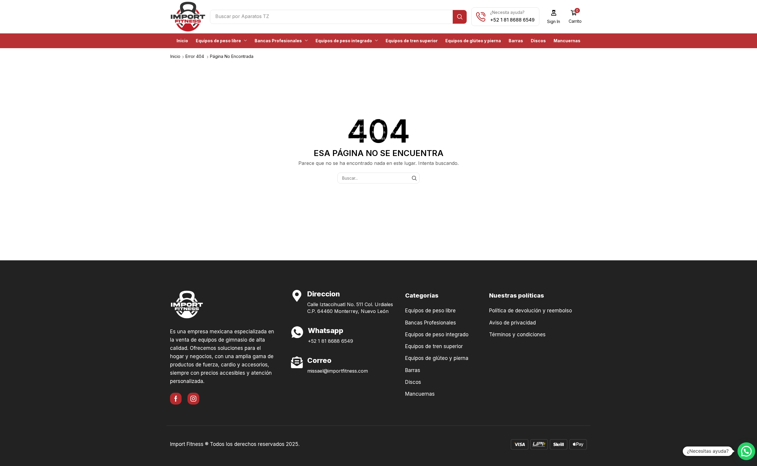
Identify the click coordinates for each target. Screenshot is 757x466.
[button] (554, 17)
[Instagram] (193, 399)
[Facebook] (176, 399)
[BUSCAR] (414, 178)
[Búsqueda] (460, 17)
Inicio (175, 56)
